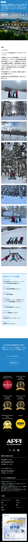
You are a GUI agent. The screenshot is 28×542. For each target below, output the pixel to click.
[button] (11, 538)
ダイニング (3, 505)
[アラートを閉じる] (26, 2)
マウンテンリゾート (6, 500)
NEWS (2, 510)
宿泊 (2, 502)
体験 (2, 507)
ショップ (18, 507)
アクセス (18, 502)
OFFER (17, 500)
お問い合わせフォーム (8, 482)
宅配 (17, 505)
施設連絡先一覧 (8, 487)
